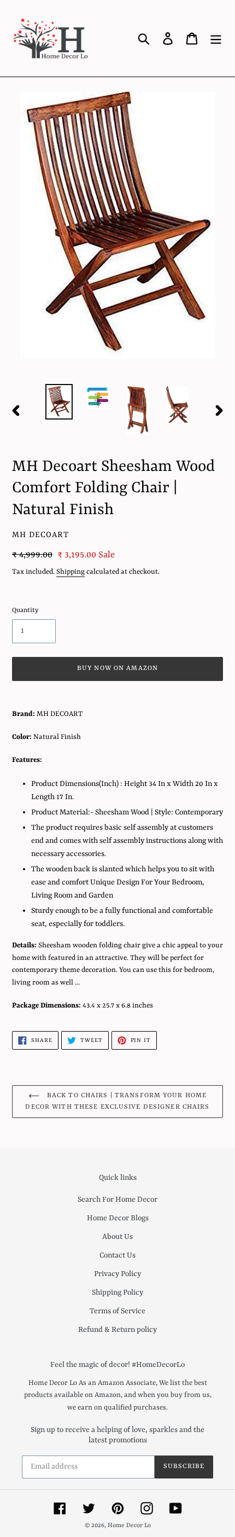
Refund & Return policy (117, 1329)
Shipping (70, 572)
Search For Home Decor (117, 1199)
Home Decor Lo (129, 1525)
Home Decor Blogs (118, 1218)
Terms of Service (117, 1311)
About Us (117, 1236)
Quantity (25, 610)
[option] (59, 401)
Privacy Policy (117, 1274)
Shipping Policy (117, 1292)
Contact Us (117, 1255)
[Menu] (216, 38)
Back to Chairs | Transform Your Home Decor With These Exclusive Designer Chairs (117, 1101)
